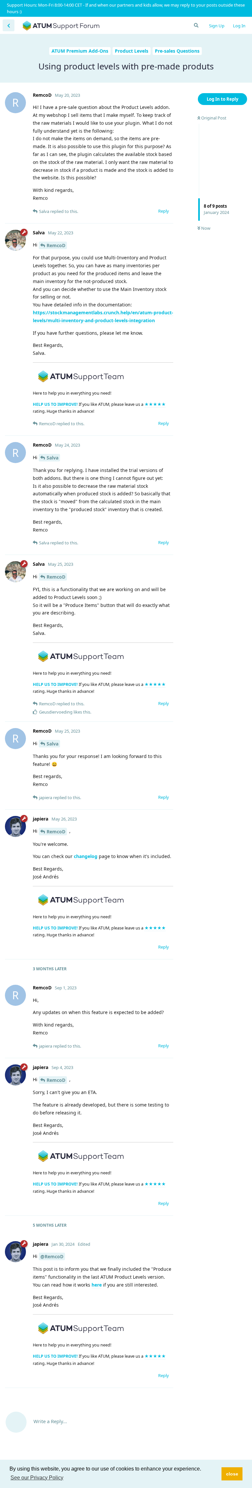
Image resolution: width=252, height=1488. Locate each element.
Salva (52, 458)
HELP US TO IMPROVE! (56, 404)
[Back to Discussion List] (8, 25)
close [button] (232, 1473)
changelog (85, 856)
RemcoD (56, 245)
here (97, 1285)
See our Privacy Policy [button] (36, 1477)
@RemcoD (51, 1256)
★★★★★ (155, 404)
